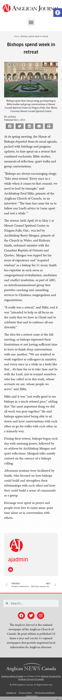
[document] (31, 350)
